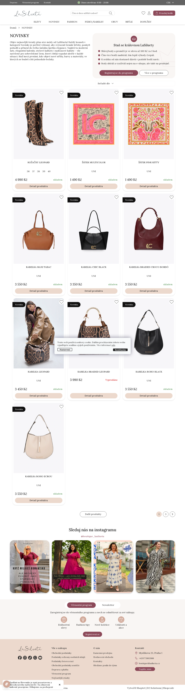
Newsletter (108, 605)
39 (43, 171)
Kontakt (47, 3)
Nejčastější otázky (61, 678)
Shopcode (168, 688)
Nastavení (65, 349)
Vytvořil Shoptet (136, 688)
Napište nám (145, 669)
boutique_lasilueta (25, 658)
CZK (168, 2)
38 (38, 171)
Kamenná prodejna (102, 653)
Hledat (111, 13)
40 (49, 171)
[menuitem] (37, 22)
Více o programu (154, 72)
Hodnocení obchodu (103, 657)
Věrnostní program (30, 3)
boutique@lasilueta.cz (149, 663)
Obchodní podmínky (61, 653)
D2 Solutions (154, 688)
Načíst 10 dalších (93, 514)
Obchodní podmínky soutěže (65, 665)
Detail (33, 186)
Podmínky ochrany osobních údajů (68, 657)
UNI (94, 171)
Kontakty (97, 661)
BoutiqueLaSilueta (20, 658)
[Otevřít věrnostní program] (6, 684)
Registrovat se (92, 634)
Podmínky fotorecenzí (62, 661)
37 (33, 171)
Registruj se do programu (119, 72)
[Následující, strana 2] (172, 514)
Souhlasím (120, 350)
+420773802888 (35, 658)
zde (113, 345)
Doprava (13, 3)
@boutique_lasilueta (92, 536)
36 (28, 171)
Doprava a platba (60, 669)
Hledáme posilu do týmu (105, 665)
